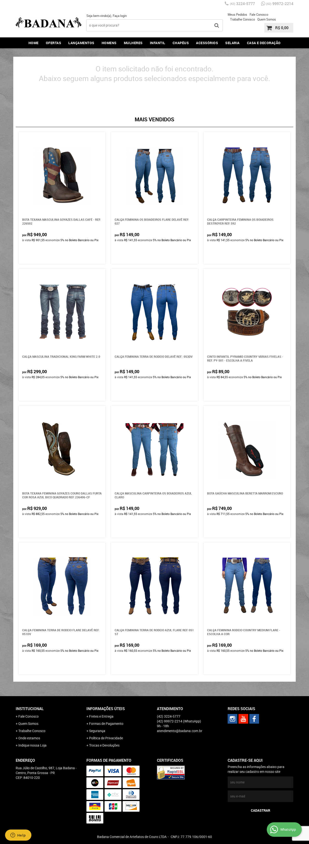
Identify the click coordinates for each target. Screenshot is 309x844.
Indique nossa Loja (32, 745)
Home (33, 43)
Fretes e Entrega (101, 716)
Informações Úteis (105, 708)
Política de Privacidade (106, 738)
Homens (109, 43)
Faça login (120, 16)
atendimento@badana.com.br (179, 730)
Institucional (30, 708)
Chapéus (181, 43)
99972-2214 (279, 3)
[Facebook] (254, 719)
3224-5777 (242, 3)
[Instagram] (232, 719)
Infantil (157, 43)
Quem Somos (266, 19)
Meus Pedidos (237, 14)
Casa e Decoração (264, 43)
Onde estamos (29, 738)
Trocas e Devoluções (104, 745)
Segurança (97, 730)
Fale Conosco (259, 14)
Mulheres (133, 43)
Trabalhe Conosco (242, 19)
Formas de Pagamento (106, 723)
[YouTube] (243, 719)
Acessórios (207, 43)
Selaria (232, 43)
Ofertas (53, 43)
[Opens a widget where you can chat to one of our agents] (18, 836)
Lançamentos (81, 43)
